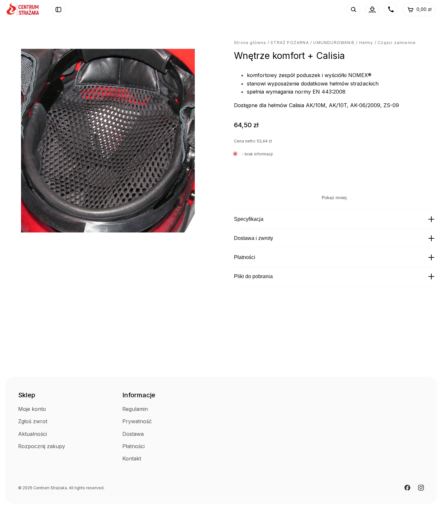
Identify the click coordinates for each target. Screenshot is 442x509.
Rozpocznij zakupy (41, 446)
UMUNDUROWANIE (334, 42)
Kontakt (131, 458)
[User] (372, 9)
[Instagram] (421, 488)
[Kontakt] (391, 9)
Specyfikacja (248, 219)
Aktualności (32, 434)
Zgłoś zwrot (32, 421)
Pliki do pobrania (253, 276)
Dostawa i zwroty (253, 238)
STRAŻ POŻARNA (290, 42)
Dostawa (133, 434)
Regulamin (135, 409)
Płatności (244, 257)
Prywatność (137, 421)
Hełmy (366, 42)
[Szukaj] (353, 9)
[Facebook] (407, 488)
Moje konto (32, 409)
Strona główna (250, 42)
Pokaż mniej (334, 197)
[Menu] (58, 9)
